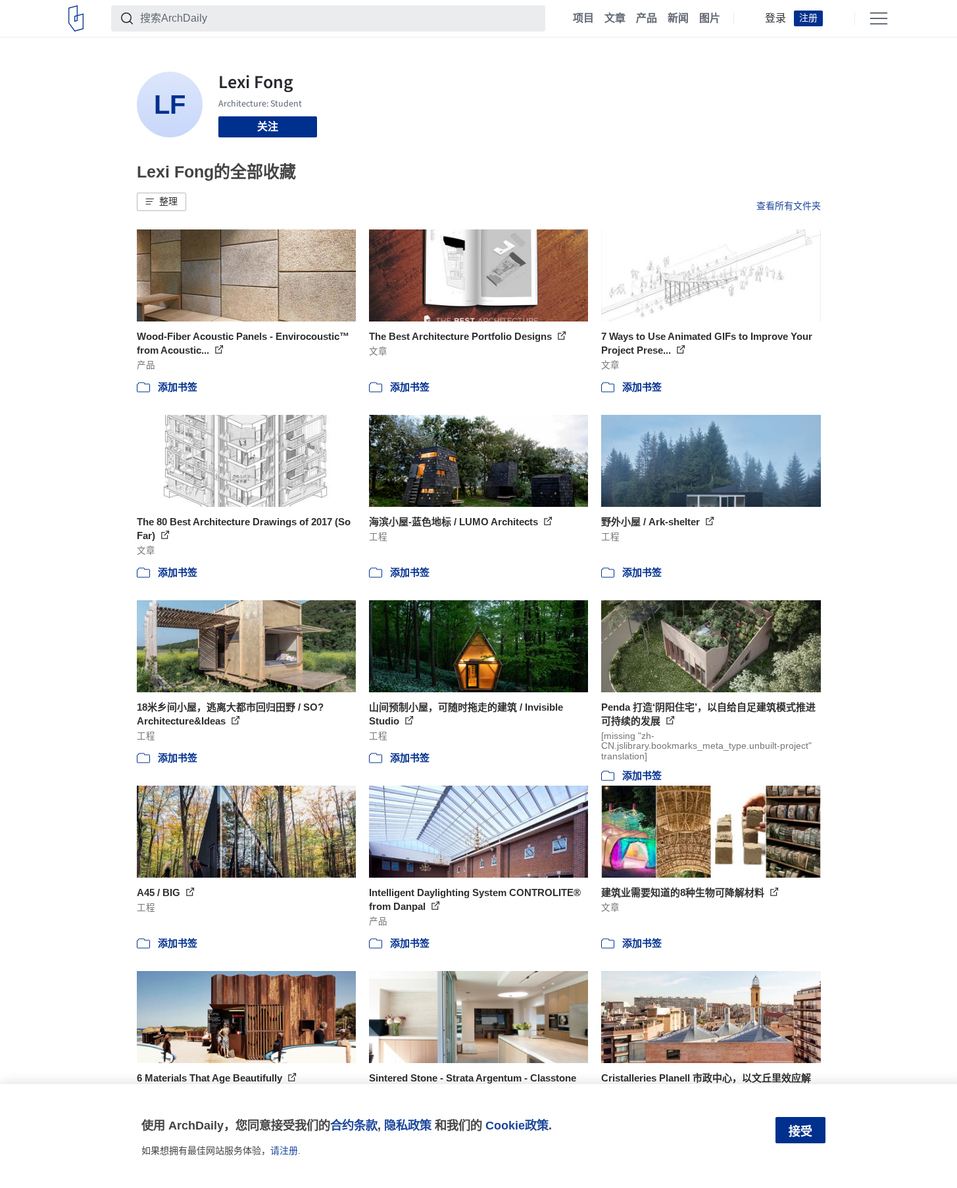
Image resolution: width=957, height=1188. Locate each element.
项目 (583, 18)
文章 (615, 18)
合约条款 (354, 1125)
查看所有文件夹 (788, 205)
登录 (775, 18)
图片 (709, 18)
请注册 (284, 1150)
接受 (800, 1131)
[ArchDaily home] (76, 18)
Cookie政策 (517, 1125)
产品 (646, 18)
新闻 (678, 18)
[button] (161, 202)
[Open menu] (878, 18)
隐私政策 (407, 1125)
